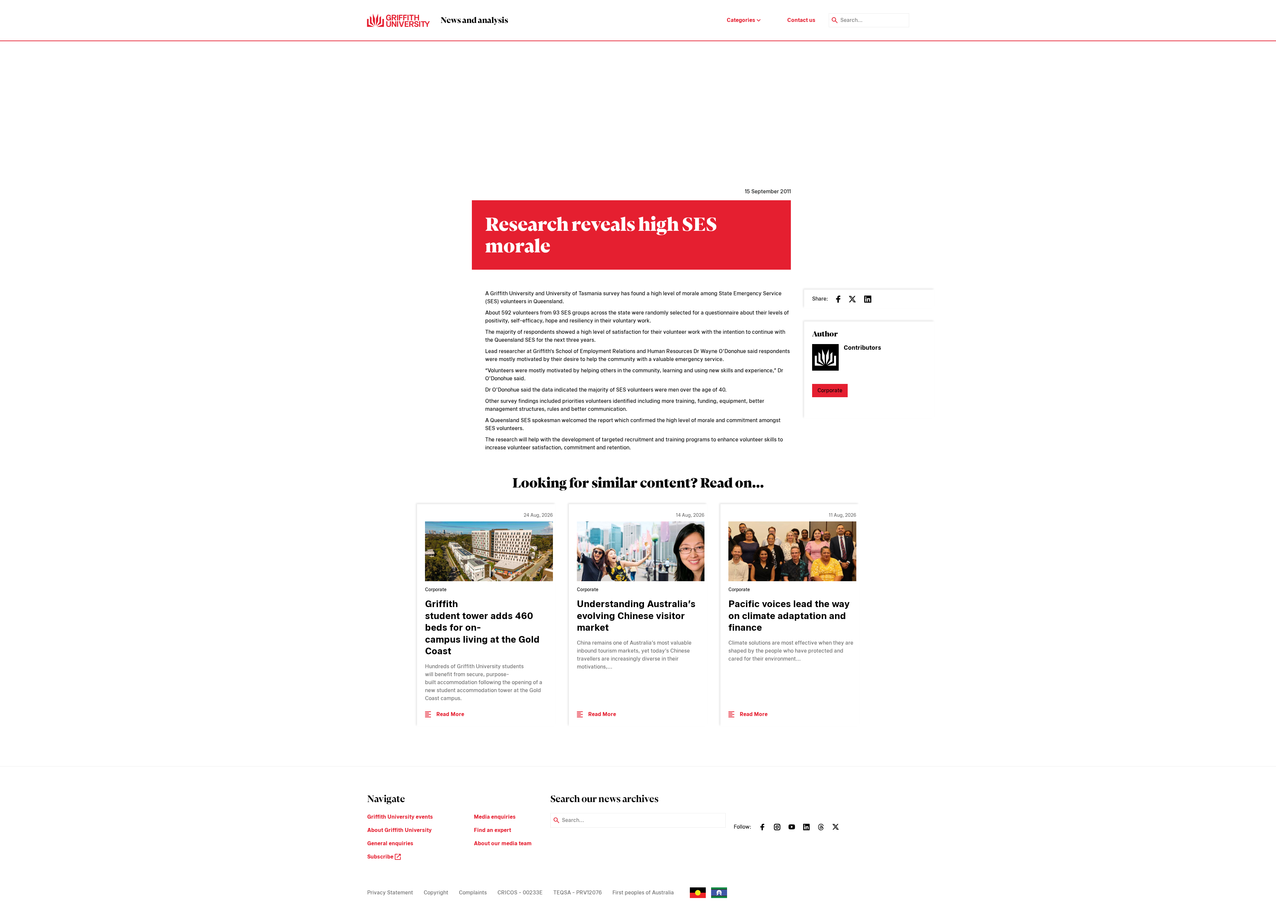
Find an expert (492, 830)
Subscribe (381, 857)
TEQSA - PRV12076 (577, 892)
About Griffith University (399, 830)
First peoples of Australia (643, 892)
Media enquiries (495, 817)
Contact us (801, 20)
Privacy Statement (390, 892)
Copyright (436, 892)
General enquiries (390, 843)
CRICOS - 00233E (520, 892)
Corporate (829, 390)
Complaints (473, 892)
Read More (450, 714)
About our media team (503, 843)
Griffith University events (400, 817)
